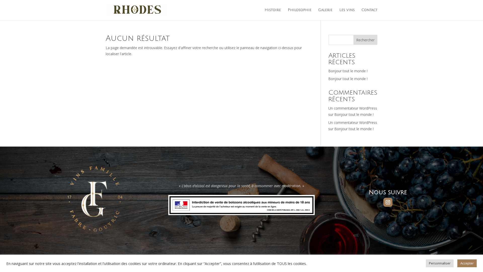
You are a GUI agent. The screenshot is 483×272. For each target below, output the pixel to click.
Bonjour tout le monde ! (348, 71)
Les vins (347, 10)
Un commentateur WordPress (352, 108)
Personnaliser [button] (440, 263)
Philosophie (299, 10)
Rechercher (365, 40)
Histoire (273, 10)
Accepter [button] (467, 263)
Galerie (325, 10)
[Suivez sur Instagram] (387, 202)
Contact (369, 10)
